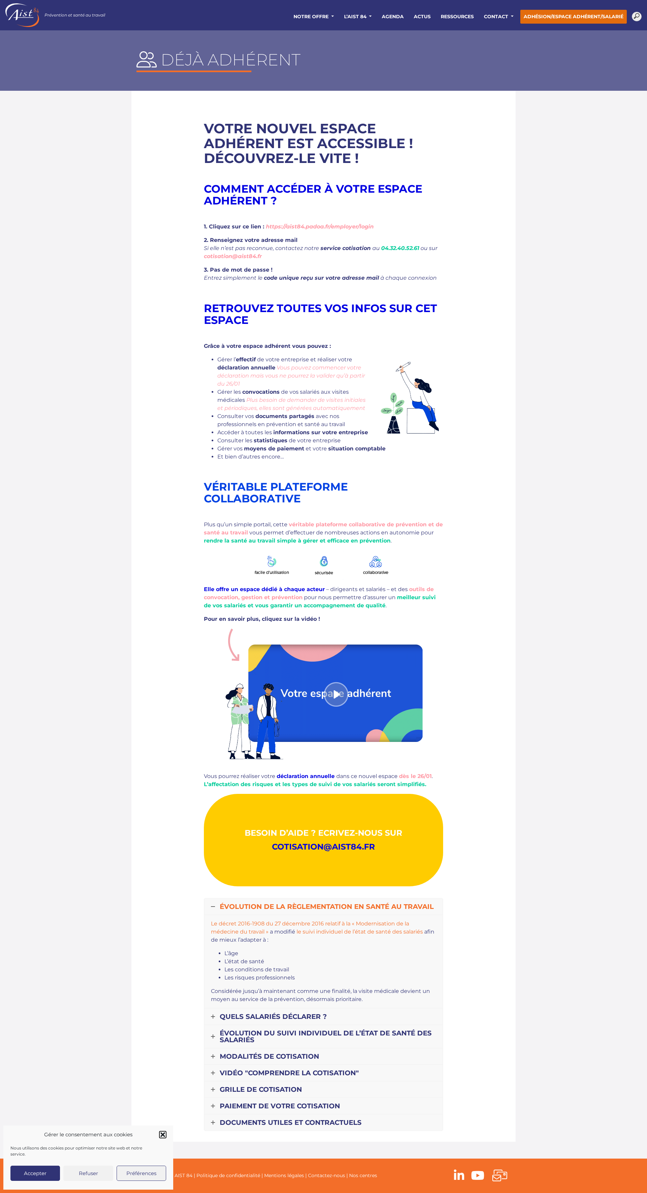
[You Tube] (478, 1176)
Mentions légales (284, 1175)
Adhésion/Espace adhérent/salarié (573, 16)
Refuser (88, 1173)
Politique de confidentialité (228, 1175)
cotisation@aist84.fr (233, 256)
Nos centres (363, 1175)
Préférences (141, 1173)
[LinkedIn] (459, 1176)
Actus (422, 16)
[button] (162, 1134)
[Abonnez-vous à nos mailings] (500, 1176)
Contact (497, 16)
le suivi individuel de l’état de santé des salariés (360, 931)
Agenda (393, 16)
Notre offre (312, 16)
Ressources (457, 16)
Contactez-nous (326, 1175)
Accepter (35, 1173)
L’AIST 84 (356, 16)
